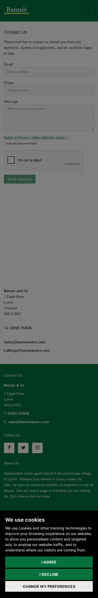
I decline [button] (49, 574)
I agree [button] (49, 562)
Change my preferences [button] (49, 586)
